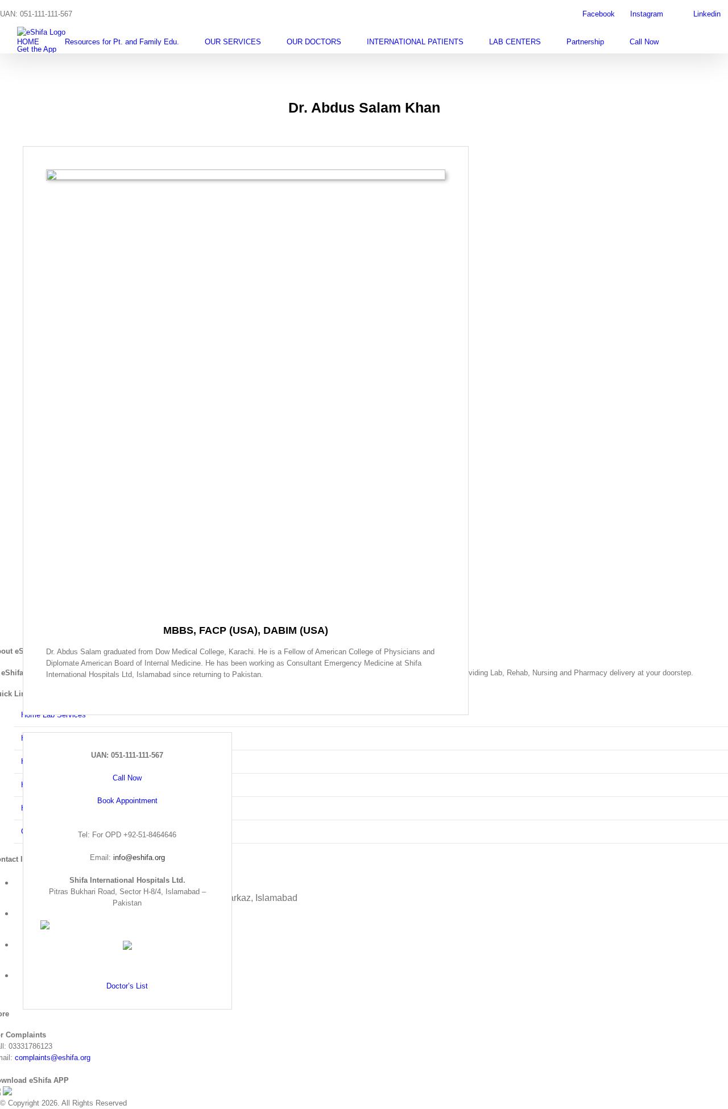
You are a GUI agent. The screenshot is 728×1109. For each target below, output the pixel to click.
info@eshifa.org (139, 857)
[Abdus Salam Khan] (245, 175)
